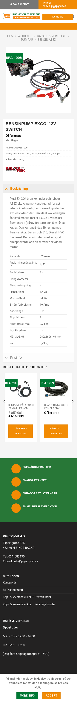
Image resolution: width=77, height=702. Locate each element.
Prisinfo (16, 357)
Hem (10, 36)
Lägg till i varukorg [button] (21, 431)
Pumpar (27, 39)
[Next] (72, 409)
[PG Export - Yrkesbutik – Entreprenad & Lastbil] (21, 16)
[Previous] (4, 409)
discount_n (19, 159)
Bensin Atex (47, 39)
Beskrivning (19, 188)
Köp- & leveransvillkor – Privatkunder (27, 597)
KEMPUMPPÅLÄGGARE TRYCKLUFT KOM (21, 406)
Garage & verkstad (51, 36)
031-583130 (16, 556)
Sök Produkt (20, 4)
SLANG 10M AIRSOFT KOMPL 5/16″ (56, 406)
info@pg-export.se (26, 561)
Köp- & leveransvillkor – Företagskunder (29, 604)
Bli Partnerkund (13, 590)
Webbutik (25, 36)
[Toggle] (6, 188)
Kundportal (10, 582)
